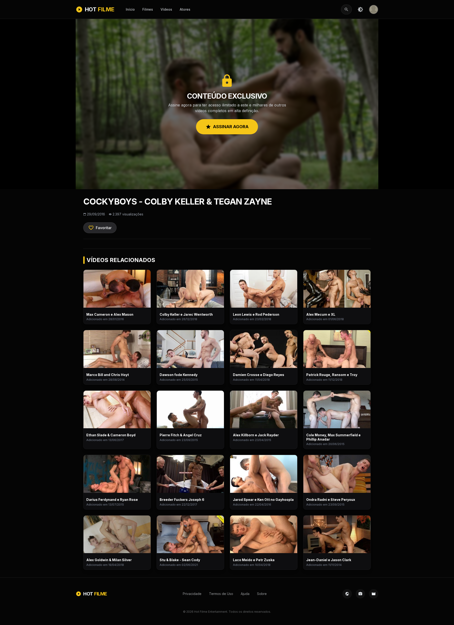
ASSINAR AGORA (227, 127)
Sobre (262, 594)
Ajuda (245, 594)
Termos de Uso (221, 594)
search (346, 9)
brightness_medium (360, 9)
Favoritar (100, 228)
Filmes (147, 9)
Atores (185, 9)
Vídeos (166, 9)
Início (130, 9)
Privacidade (192, 594)
